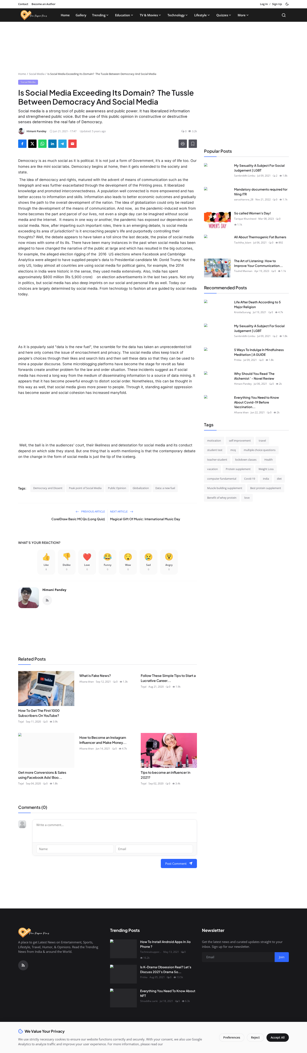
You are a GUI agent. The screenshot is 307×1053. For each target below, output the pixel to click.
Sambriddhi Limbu (244, 175)
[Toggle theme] (287, 4)
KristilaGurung (242, 312)
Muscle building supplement (224, 488)
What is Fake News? (95, 675)
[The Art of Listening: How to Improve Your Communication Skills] (217, 268)
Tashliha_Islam (242, 242)
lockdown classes (245, 459)
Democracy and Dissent (47, 488)
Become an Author (44, 4)
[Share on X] (32, 144)
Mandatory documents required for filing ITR (260, 191)
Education (122, 15)
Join (281, 957)
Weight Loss (266, 469)
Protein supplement (238, 469)
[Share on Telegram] (62, 144)
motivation (214, 440)
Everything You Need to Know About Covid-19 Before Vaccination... (256, 402)
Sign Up (277, 4)
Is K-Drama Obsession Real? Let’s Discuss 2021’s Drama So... (165, 969)
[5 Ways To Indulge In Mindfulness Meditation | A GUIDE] (217, 356)
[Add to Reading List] (193, 144)
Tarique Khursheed (245, 218)
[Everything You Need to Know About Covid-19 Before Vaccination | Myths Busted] (217, 404)
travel (262, 440)
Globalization (141, 488)
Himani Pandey (54, 590)
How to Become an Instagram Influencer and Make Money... (103, 740)
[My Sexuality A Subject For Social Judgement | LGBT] (217, 172)
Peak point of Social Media (85, 488)
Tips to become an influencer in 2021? (165, 775)
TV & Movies (149, 15)
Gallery (81, 15)
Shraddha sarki (149, 1001)
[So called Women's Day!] (217, 220)
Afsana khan (86, 681)
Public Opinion (117, 488)
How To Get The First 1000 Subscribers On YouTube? (39, 713)
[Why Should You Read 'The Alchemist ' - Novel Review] (217, 380)
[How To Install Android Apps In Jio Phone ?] (123, 948)
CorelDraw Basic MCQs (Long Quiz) (78, 519)
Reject (255, 1037)
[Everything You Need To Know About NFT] (123, 998)
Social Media (36, 74)
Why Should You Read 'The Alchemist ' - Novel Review (254, 375)
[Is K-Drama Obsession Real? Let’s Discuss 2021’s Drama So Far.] (123, 974)
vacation (212, 469)
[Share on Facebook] (22, 144)
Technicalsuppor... (150, 952)
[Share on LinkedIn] (52, 144)
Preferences (231, 1037)
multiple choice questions (259, 450)
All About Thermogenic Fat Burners (260, 237)
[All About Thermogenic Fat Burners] (217, 244)
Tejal (21, 721)
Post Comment (175, 863)
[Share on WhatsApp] (42, 144)
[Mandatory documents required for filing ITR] (217, 196)
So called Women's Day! (252, 213)
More (242, 15)
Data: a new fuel (165, 488)
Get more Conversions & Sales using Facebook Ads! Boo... (42, 775)
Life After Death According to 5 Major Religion (257, 304)
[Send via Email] (72, 144)
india (266, 478)
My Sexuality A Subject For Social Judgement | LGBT (259, 167)
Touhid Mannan (243, 271)
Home (65, 15)
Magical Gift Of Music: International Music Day (145, 519)
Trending (98, 15)
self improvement (240, 440)
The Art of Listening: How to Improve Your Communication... (258, 263)
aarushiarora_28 (243, 199)
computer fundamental (221, 478)
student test (214, 450)
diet (279, 478)
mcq (233, 450)
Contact (23, 4)
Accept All (278, 1037)
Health (268, 459)
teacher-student (217, 459)
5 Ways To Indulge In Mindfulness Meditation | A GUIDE (259, 352)
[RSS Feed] (47, 600)
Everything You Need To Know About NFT (167, 993)
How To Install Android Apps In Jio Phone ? (165, 944)
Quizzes (222, 15)
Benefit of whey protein (221, 497)
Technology (176, 15)
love (247, 497)
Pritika (237, 360)
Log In (264, 4)
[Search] (284, 15)
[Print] (183, 144)
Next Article (119, 511)
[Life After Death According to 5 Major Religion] (217, 309)
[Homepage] (33, 15)
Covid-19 (249, 478)
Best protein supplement (265, 488)
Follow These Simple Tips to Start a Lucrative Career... (168, 678)
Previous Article (93, 511)
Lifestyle (200, 15)
